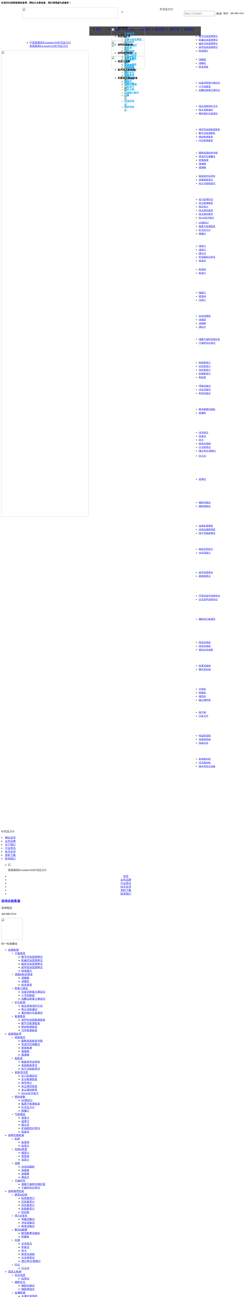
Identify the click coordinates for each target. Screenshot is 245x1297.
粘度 (17, 1138)
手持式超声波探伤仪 (209, 596)
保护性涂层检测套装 (209, 129)
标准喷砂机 (205, 759)
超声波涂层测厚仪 (208, 47)
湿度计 (202, 246)
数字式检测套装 (207, 133)
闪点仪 (202, 456)
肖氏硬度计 (205, 370)
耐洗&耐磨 (21, 1229)
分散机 (202, 689)
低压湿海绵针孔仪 (208, 106)
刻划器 (202, 377)
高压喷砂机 (205, 762)
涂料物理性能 (16, 1191)
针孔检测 (20, 1002)
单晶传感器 (205, 646)
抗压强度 (20, 1275)
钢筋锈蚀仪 (205, 506)
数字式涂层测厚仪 (208, 36)
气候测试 (20, 1114)
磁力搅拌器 (205, 700)
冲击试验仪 (205, 389)
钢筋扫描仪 (205, 502)
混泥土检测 (14, 1271)
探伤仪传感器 (206, 649)
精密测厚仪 (205, 576)
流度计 (202, 300)
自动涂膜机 (205, 316)
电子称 (202, 712)
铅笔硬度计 (205, 362)
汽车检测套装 (206, 140)
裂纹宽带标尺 (206, 549)
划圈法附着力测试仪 (209, 90)
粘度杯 (202, 269)
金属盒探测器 (206, 526)
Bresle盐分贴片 (206, 217)
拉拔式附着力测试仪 (209, 83)
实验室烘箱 (205, 739)
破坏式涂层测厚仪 (208, 43)
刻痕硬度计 (205, 373)
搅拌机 (202, 696)
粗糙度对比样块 (207, 176)
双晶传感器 (205, 642)
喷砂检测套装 (206, 137)
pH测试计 (204, 222)
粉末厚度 (203, 67)
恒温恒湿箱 (205, 735)
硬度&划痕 (21, 1194)
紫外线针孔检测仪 (208, 113)
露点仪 (202, 253)
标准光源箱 (205, 443)
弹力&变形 (21, 1215)
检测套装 (20, 1016)
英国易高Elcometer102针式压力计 (49, 46)
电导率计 (203, 207)
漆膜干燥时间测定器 (209, 339)
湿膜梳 (202, 59)
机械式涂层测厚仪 (208, 40)
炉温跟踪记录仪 (207, 257)
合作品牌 (10, 841)
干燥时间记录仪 (207, 343)
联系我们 (189, 29)
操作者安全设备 (207, 766)
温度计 (202, 249)
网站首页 (10, 837)
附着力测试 (21, 988)
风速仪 (202, 260)
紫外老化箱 (205, 669)
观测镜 (202, 167)
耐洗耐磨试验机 (207, 409)
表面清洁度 (21, 1072)
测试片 (202, 327)
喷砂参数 (20, 1096)
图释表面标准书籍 (208, 153)
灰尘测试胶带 (206, 214)
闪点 (17, 1264)
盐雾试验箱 (205, 665)
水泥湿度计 (205, 553)
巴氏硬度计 (205, 366)
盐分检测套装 (206, 203)
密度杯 (202, 296)
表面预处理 (14, 1033)
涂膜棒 (202, 323)
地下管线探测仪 (207, 533)
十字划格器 (205, 86)
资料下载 (174, 29)
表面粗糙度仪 (206, 180)
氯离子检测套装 (207, 226)
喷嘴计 (202, 233)
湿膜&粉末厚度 (24, 974)
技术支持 (10, 851)
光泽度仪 (203, 432)
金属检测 (20, 1292)
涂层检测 (13, 949)
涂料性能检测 (16, 1135)
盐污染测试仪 (206, 199)
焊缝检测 (203, 160)
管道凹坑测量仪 (207, 156)
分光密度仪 (205, 447)
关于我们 (10, 844)
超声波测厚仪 (206, 572)
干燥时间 (20, 1180)
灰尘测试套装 (206, 210)
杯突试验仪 (205, 393)
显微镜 (202, 164)
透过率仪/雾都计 (207, 451)
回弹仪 (202, 479)
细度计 (202, 292)
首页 (98, 29)
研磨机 (202, 413)
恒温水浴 (203, 743)
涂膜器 (202, 319)
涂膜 (17, 1163)
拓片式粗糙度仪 (207, 183)
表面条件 (20, 1037)
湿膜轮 (202, 63)
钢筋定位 (20, 1282)
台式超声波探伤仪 (208, 599)
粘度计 (202, 273)
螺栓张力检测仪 (207, 619)
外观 (17, 1240)
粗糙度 (19, 1058)
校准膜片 (203, 51)
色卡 (201, 440)
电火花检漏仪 (206, 110)
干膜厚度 (20, 953)
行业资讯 (10, 848)
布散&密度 (21, 1149)
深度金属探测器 (207, 529)
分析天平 (203, 716)
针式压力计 (205, 230)
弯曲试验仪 (205, 386)
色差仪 (202, 436)
